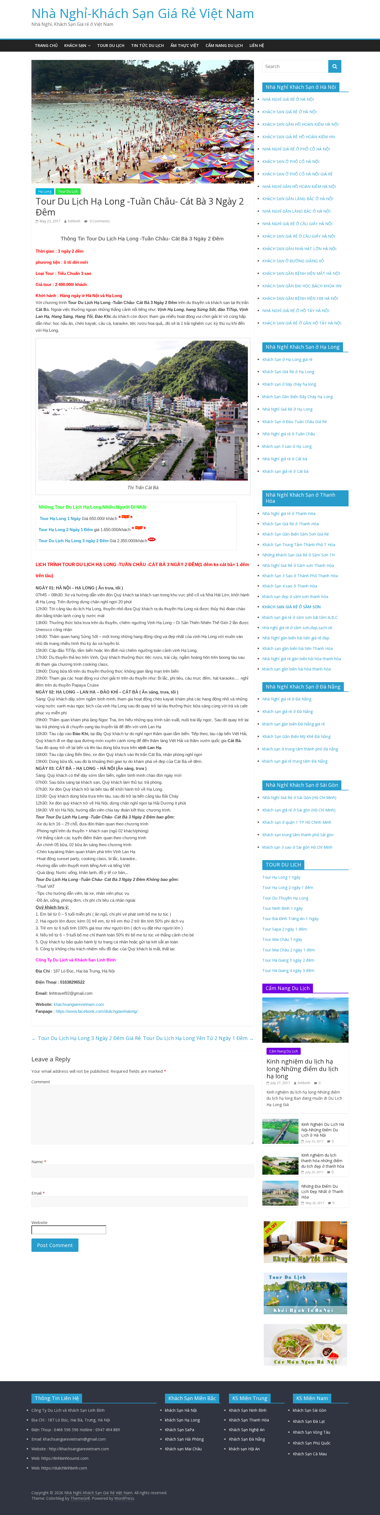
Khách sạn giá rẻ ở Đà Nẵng (287, 711)
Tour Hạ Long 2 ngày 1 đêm (287, 887)
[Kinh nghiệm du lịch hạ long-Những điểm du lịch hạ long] (305, 1000)
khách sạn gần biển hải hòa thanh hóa (296, 669)
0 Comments (99, 221)
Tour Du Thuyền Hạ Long (285, 898)
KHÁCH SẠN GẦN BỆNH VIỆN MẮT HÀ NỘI (301, 273)
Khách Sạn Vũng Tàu (311, 1432)
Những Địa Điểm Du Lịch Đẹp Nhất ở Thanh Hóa (322, 1192)
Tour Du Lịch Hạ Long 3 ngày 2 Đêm (73, 540)
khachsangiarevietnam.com (79, 1004)
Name (38, 1161)
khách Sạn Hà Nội (181, 1410)
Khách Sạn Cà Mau (310, 1453)
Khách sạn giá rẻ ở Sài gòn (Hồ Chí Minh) (298, 810)
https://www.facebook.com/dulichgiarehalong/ (96, 1011)
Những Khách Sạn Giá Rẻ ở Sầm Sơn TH (298, 554)
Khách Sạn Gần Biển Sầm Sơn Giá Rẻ (295, 534)
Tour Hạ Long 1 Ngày (60, 518)
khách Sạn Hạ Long (182, 1420)
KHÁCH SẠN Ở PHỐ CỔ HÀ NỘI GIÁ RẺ (297, 174)
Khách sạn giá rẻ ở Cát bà (285, 471)
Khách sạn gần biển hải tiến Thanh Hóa (297, 648)
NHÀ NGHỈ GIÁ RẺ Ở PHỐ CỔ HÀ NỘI (296, 149)
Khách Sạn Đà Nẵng (247, 1439)
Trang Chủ (46, 45)
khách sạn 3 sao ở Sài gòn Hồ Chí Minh (297, 847)
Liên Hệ (257, 45)
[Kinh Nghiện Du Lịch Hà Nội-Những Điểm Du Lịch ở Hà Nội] (280, 1121)
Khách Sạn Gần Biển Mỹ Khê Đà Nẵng (296, 736)
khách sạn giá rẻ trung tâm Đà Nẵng (294, 761)
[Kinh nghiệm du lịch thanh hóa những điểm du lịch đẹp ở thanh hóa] (280, 1152)
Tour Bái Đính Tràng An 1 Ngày (290, 918)
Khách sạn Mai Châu (183, 1448)
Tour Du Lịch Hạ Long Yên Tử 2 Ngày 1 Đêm (198, 1038)
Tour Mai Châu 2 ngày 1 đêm (288, 950)
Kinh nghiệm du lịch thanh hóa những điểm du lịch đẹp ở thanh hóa (322, 1160)
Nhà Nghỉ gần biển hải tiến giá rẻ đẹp (295, 637)
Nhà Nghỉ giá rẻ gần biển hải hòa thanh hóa (301, 658)
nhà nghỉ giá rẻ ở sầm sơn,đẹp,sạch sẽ (297, 627)
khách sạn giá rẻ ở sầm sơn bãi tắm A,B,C (300, 617)
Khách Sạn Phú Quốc (311, 1443)
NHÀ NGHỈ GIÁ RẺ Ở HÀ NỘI (288, 99)
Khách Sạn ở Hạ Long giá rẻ (287, 359)
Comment (40, 1081)
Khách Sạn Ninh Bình (248, 1410)
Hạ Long (44, 191)
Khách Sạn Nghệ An (247, 1429)
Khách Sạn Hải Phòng (184, 1439)
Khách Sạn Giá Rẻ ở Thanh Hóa (290, 523)
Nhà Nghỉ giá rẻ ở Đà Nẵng (286, 699)
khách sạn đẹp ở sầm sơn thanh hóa (295, 596)
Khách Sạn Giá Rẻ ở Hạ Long (288, 371)
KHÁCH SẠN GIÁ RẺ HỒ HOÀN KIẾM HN (298, 136)
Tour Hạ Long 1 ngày (281, 877)
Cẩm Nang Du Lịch (224, 45)
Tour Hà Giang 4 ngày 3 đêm (288, 970)
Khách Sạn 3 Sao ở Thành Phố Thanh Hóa (300, 575)
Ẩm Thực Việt (185, 45)
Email (38, 1193)
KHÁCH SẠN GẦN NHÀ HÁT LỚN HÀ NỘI (299, 248)
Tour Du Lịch (110, 45)
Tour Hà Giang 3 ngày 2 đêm (288, 960)
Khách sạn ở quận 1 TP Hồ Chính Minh (296, 822)
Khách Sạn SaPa (179, 1429)
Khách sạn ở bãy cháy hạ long (289, 384)
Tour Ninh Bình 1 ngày (282, 908)
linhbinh (74, 221)
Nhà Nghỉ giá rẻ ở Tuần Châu (288, 433)
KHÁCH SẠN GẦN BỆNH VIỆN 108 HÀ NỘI (300, 298)
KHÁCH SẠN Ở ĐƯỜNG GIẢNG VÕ (293, 260)
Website (39, 1222)
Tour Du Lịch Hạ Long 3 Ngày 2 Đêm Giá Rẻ (86, 1038)
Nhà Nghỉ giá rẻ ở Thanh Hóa (288, 513)
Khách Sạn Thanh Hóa (249, 1420)
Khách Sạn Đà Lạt (309, 1421)
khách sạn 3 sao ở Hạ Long (287, 446)
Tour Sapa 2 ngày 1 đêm (284, 929)
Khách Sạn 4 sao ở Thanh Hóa (289, 586)
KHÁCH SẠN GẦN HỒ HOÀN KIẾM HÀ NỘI (300, 124)
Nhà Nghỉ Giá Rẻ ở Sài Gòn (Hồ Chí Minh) (299, 797)
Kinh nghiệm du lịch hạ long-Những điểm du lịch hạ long (302, 1068)
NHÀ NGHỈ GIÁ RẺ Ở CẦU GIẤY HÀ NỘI (297, 223)
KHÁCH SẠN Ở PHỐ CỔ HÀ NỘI (290, 161)
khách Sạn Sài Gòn (309, 1410)
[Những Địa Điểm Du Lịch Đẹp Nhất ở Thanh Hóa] (280, 1183)
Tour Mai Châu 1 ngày (282, 939)
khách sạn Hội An (244, 1448)
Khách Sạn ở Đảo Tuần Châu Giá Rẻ (294, 421)
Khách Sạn (75, 45)
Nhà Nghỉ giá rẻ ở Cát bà (284, 458)
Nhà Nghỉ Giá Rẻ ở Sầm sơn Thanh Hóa (298, 565)
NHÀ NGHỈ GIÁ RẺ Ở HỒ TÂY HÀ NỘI (295, 310)
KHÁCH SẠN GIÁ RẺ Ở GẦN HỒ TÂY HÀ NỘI (301, 323)
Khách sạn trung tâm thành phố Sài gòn (298, 834)
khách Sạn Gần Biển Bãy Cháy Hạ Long (297, 396)
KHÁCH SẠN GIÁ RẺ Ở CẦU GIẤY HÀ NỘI (298, 236)
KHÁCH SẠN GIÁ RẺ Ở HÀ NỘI (289, 111)
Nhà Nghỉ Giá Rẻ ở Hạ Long (287, 409)
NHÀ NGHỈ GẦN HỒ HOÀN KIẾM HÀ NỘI (299, 186)
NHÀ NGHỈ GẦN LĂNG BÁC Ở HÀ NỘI (296, 211)
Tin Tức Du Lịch (147, 45)
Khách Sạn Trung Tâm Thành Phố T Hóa (298, 544)
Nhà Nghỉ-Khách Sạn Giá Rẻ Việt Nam (142, 13)
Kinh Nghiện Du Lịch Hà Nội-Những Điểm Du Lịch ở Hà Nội (322, 1130)
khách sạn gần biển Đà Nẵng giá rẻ (293, 724)
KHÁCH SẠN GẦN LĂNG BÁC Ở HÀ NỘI (297, 198)
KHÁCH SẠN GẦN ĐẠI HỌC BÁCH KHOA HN (301, 285)
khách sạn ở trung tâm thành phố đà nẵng (300, 749)
